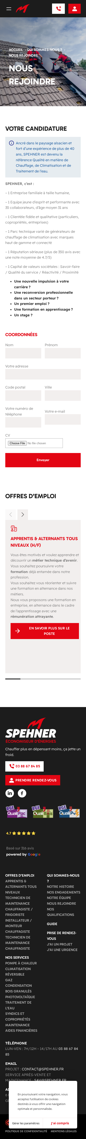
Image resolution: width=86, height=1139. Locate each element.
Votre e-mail (55, 411)
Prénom (51, 345)
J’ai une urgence (62, 950)
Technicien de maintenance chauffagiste (17, 943)
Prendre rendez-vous (36, 780)
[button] (22, 514)
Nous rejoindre (61, 903)
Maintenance (17, 1025)
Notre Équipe (59, 898)
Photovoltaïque (20, 997)
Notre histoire (60, 887)
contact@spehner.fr (43, 1069)
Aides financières (21, 1030)
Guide (52, 924)
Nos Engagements (63, 892)
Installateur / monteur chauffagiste (18, 926)
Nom (9, 345)
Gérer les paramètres (25, 1123)
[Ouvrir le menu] (8, 8)
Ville (48, 387)
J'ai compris (60, 1123)
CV (7, 435)
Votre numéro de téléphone (19, 411)
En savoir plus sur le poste (49, 631)
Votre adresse (16, 366)
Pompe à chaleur (21, 963)
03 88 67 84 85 (28, 766)
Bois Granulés (18, 991)
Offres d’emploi (19, 875)
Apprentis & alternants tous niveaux (21, 886)
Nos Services (17, 957)
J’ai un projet (59, 944)
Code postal (15, 387)
